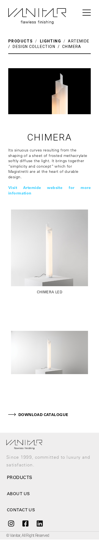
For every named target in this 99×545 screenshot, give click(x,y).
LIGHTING (50, 41)
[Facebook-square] (25, 523)
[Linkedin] (39, 523)
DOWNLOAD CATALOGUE (43, 414)
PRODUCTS (20, 41)
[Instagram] (11, 523)
